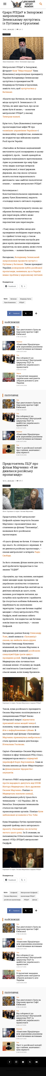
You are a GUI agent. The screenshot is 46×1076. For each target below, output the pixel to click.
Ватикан (13, 299)
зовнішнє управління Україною (20, 130)
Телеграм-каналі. (11, 116)
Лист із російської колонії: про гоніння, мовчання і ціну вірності (29, 450)
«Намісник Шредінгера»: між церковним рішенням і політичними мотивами (29, 346)
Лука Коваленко (10, 302)
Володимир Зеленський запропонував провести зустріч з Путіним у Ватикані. (21, 261)
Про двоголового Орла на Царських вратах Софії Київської (28, 331)
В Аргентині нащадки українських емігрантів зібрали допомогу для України (28, 379)
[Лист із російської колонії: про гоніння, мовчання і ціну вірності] (9, 449)
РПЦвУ (21, 302)
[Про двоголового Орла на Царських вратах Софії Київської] (9, 330)
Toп (17, 327)
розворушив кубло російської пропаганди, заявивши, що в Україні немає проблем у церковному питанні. (23, 271)
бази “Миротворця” (22, 70)
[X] (29, 1062)
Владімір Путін (25, 299)
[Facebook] (9, 1062)
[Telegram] (23, 1062)
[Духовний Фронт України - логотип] (23, 4)
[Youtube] (36, 1062)
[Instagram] (16, 1062)
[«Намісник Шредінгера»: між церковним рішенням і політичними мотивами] (9, 345)
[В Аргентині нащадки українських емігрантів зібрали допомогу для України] (9, 377)
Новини (6, 34)
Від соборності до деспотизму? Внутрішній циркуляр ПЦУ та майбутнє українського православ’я (28, 362)
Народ (18, 373)
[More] (36, 313)
